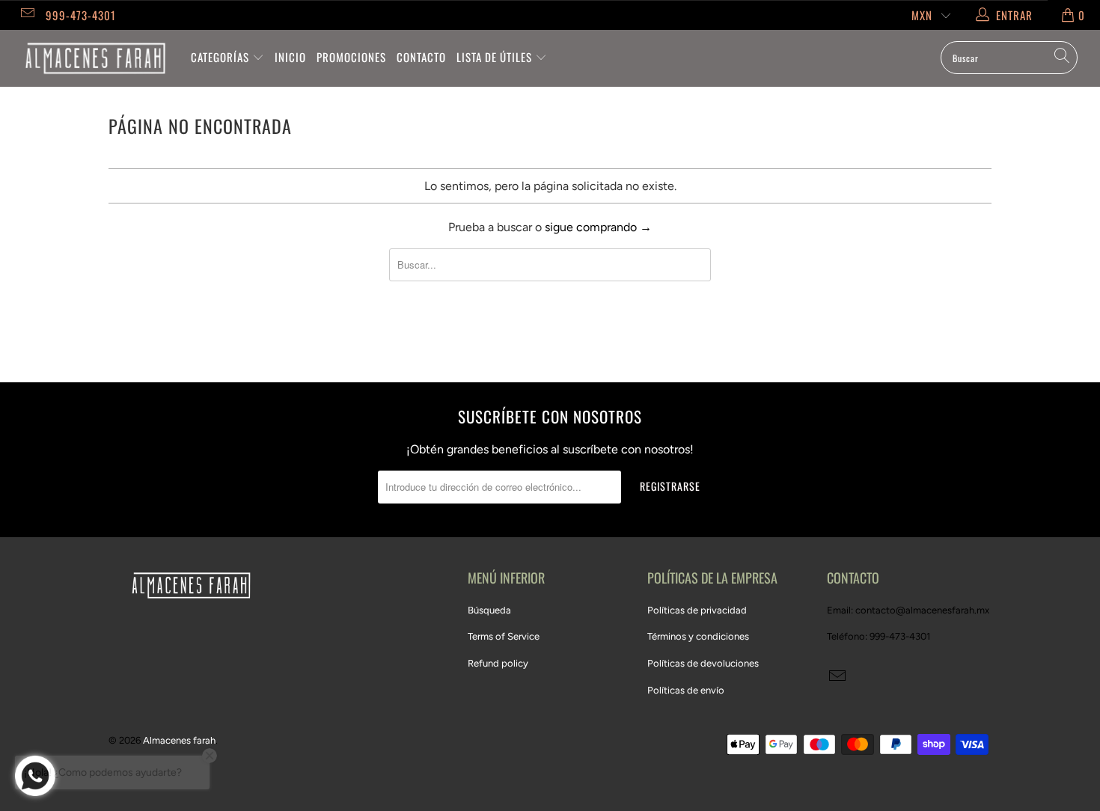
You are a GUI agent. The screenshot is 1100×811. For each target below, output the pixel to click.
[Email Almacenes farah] (26, 15)
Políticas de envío (685, 690)
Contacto (421, 57)
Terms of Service (504, 636)
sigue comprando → (598, 227)
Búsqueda (489, 610)
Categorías (221, 57)
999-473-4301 (81, 15)
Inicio (290, 57)
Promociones (351, 57)
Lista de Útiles (495, 57)
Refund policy (498, 663)
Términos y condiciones (698, 636)
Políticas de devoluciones (703, 663)
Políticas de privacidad (697, 610)
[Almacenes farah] (95, 58)
